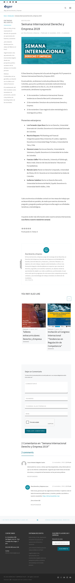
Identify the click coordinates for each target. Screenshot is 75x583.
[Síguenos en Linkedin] (13, 2)
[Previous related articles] (64, 299)
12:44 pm (68, 462)
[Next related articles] (69, 299)
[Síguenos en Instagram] (7, 2)
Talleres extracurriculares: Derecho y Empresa (32, 335)
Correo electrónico (36, 406)
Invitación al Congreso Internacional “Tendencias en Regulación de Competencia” (59, 339)
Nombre (30, 398)
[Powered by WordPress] (10, 579)
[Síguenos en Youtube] (16, 2)
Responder (32, 476)
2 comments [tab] (27, 452)
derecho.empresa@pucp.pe (12, 553)
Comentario (31, 383)
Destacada (11, 16)
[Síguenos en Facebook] (4, 2)
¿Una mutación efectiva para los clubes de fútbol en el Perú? (10, 45)
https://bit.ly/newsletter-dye (51, 496)
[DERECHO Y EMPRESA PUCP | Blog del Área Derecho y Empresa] (9, 6)
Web (27, 414)
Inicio (5, 16)
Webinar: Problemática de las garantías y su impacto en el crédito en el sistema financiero (10, 79)
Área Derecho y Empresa (31, 33)
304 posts (29, 280)
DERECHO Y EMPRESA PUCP (17, 577)
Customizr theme (27, 579)
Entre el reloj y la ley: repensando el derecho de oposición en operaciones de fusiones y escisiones (10, 33)
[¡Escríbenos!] (10, 2)
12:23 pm (68, 486)
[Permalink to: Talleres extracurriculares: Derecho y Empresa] (34, 315)
